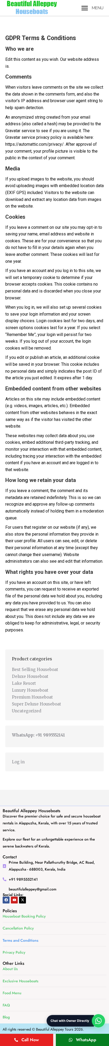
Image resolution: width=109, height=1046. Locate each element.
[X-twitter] (22, 900)
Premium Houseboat (32, 697)
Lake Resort (24, 683)
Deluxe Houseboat (30, 676)
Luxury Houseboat (30, 690)
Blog (6, 1017)
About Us (10, 968)
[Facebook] (6, 900)
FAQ (6, 1005)
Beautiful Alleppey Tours (54, 1029)
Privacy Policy (14, 952)
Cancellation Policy (18, 928)
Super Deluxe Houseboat (36, 704)
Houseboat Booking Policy (24, 916)
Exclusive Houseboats (20, 981)
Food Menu (12, 993)
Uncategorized (26, 710)
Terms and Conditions (20, 940)
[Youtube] (14, 900)
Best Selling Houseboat (35, 669)
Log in (18, 761)
